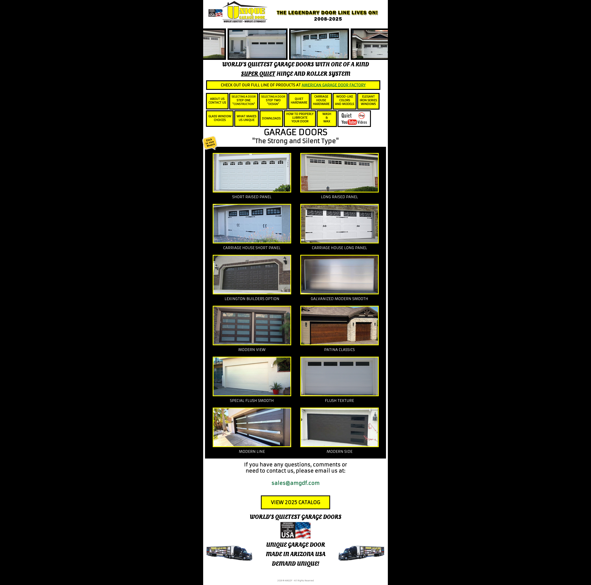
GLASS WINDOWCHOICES (219, 118)
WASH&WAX (326, 117)
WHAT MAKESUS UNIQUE (246, 118)
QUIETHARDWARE (299, 100)
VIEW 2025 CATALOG (295, 502)
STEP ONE (244, 100)
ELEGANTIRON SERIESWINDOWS (368, 100)
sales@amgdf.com (295, 483)
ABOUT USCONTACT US (217, 100)
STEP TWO (273, 100)
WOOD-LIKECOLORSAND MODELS (344, 100)
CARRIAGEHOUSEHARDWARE (321, 100)
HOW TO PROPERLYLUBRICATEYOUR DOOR (300, 117)
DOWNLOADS (271, 118)
